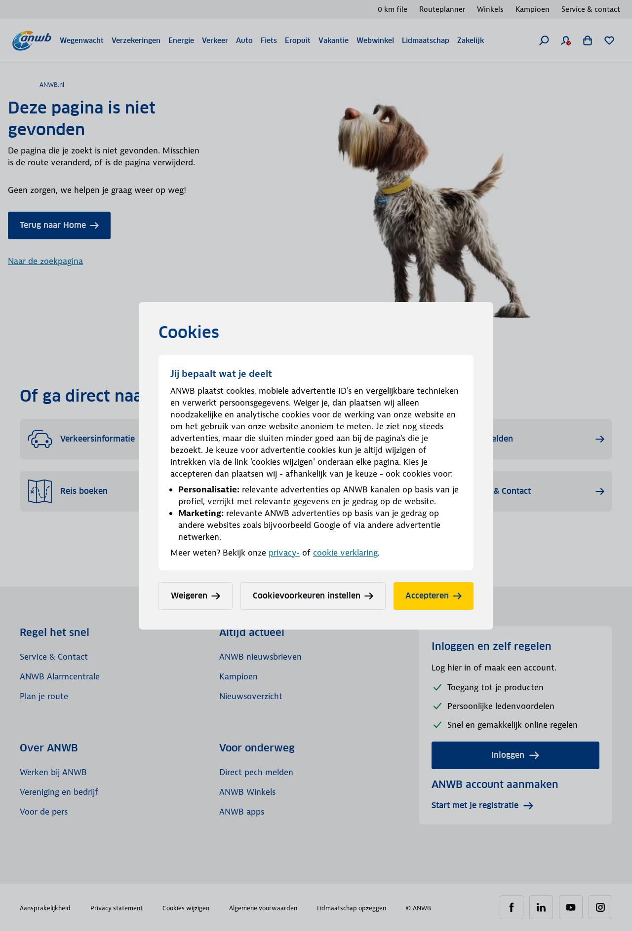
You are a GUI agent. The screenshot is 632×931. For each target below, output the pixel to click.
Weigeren (189, 596)
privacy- (284, 552)
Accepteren (427, 596)
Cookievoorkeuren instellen (306, 596)
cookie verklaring (345, 552)
